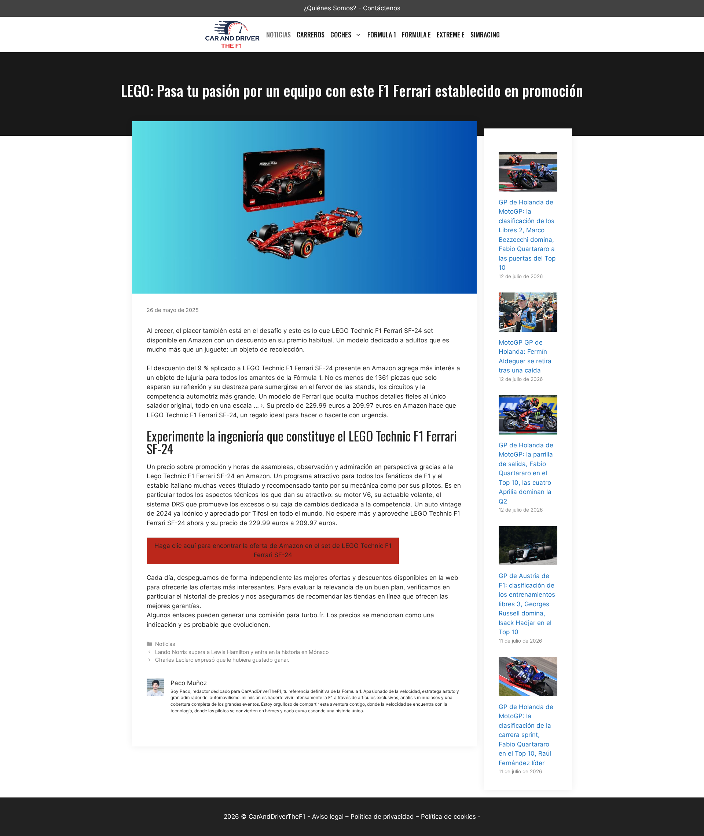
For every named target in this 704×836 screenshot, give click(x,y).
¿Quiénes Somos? (330, 8)
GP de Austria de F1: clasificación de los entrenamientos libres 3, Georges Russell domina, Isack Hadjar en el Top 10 (527, 604)
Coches (340, 34)
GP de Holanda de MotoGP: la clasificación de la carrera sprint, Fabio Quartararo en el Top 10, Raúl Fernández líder (526, 735)
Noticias (278, 34)
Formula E (416, 34)
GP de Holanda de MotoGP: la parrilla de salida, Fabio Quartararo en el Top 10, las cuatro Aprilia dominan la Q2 (526, 473)
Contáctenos (381, 8)
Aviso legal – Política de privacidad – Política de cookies (394, 816)
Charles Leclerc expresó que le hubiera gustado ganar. (222, 660)
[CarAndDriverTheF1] (232, 34)
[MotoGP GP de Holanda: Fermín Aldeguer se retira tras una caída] (528, 326)
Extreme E (451, 34)
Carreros (310, 34)
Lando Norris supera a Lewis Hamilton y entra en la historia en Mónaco (242, 652)
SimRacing (485, 34)
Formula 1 (381, 34)
